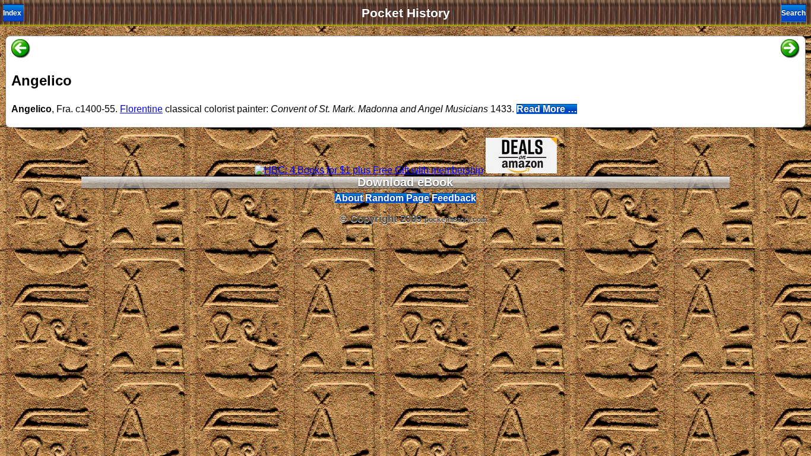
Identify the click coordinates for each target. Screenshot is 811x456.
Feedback (454, 198)
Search (793, 13)
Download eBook (405, 182)
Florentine (141, 109)
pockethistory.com (455, 220)
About (349, 198)
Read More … (547, 109)
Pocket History (406, 13)
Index (12, 13)
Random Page (397, 198)
